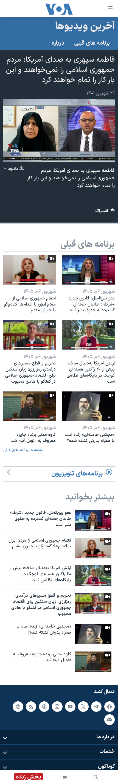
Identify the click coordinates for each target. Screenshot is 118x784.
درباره (58, 43)
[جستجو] (96, 777)
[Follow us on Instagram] (57, 706)
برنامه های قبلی (92, 43)
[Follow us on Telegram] (96, 706)
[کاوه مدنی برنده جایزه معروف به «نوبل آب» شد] (29, 406)
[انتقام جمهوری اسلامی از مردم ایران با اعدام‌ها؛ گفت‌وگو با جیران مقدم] (29, 270)
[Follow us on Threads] (44, 706)
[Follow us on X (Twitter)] (83, 706)
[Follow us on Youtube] (70, 706)
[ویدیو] (65, 777)
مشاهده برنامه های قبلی (23, 450)
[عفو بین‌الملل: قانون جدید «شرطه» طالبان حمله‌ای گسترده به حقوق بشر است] (88, 270)
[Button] (105, 212)
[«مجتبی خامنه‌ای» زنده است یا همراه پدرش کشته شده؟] (88, 406)
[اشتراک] (109, 719)
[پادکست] (18, 706)
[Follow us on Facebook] (109, 706)
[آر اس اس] (31, 706)
